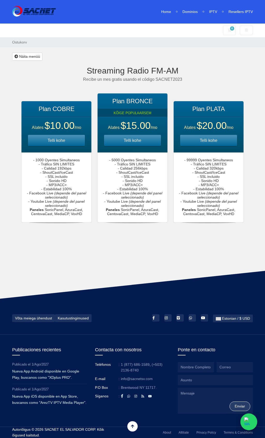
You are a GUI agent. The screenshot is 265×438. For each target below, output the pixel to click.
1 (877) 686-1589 (135, 364)
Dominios (190, 12)
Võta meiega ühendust (33, 318)
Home (166, 12)
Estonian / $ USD (235, 318)
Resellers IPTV (241, 12)
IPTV (213, 12)
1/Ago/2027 (40, 364)
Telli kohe (56, 140)
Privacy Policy (206, 432)
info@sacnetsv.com (137, 379)
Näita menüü (29, 56)
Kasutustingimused (73, 318)
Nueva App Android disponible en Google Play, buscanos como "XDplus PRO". (45, 374)
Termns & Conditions (238, 432)
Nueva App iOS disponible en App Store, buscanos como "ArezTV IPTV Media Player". (49, 399)
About (167, 432)
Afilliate (184, 432)
